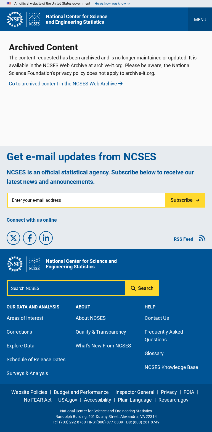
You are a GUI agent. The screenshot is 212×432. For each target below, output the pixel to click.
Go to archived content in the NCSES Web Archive (63, 84)
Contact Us (157, 318)
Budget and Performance (81, 392)
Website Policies (29, 392)
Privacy (169, 392)
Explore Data (21, 346)
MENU (200, 19)
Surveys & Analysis (27, 373)
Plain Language (135, 400)
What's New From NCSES (103, 346)
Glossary (154, 353)
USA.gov (67, 400)
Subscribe (182, 200)
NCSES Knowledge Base (171, 367)
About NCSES (91, 318)
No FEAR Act (38, 400)
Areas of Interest (25, 318)
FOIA (189, 392)
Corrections (19, 332)
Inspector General (134, 392)
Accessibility (97, 400)
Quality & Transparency (101, 332)
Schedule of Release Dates (36, 359)
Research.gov (173, 400)
